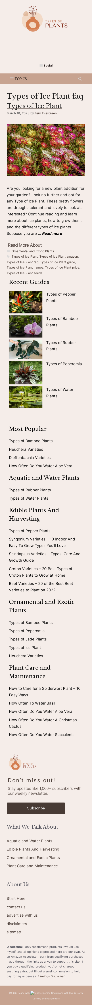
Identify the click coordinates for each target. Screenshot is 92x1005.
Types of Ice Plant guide (57, 262)
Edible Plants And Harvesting (33, 849)
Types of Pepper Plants (29, 531)
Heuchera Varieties (26, 449)
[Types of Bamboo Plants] (25, 327)
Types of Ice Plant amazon (59, 256)
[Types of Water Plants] (25, 398)
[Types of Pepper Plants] (25, 303)
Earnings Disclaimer (51, 976)
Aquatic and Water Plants (29, 841)
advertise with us (22, 915)
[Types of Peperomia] (25, 373)
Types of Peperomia (64, 364)
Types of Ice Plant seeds (24, 273)
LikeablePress (52, 998)
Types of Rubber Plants (30, 490)
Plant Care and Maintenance (32, 866)
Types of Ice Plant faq (22, 262)
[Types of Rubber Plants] (25, 350)
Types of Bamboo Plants (31, 441)
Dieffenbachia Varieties (30, 457)
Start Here (16, 898)
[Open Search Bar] (80, 78)
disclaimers (17, 924)
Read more (52, 233)
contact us (16, 907)
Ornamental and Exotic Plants (33, 251)
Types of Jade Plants (28, 639)
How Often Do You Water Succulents (42, 734)
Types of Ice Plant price (62, 267)
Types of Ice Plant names (25, 267)
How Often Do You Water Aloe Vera (40, 466)
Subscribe (36, 808)
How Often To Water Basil (32, 703)
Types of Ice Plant (34, 106)
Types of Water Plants (28, 498)
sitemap (14, 932)
